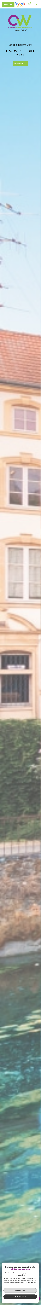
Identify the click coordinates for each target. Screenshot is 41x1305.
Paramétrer (20, 1290)
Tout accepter (20, 1297)
